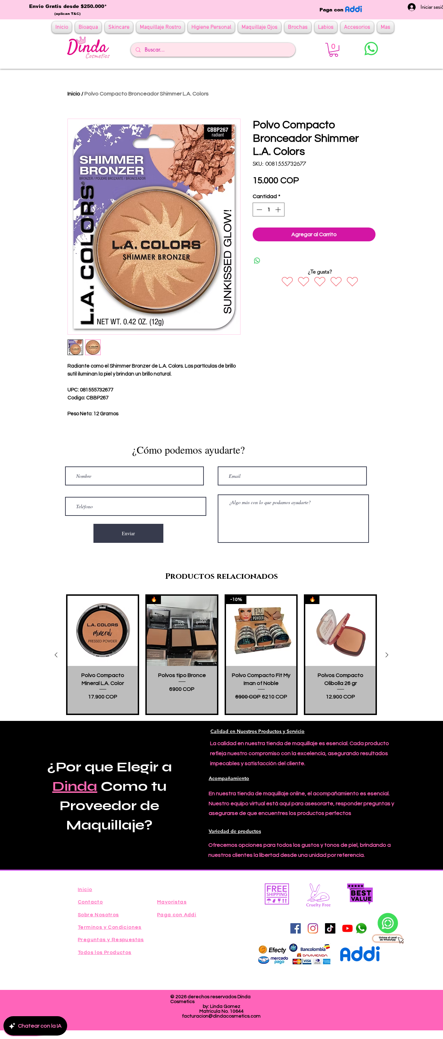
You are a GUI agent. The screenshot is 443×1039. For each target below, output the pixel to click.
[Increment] (278, 209)
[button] (333, 50)
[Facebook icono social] (295, 928)
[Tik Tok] (330, 928)
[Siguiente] (387, 655)
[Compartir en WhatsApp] (257, 261)
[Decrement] (258, 209)
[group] (221, 654)
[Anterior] (56, 655)
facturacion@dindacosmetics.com (221, 1016)
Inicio (73, 93)
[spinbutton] (268, 209)
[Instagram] (313, 928)
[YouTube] (347, 928)
